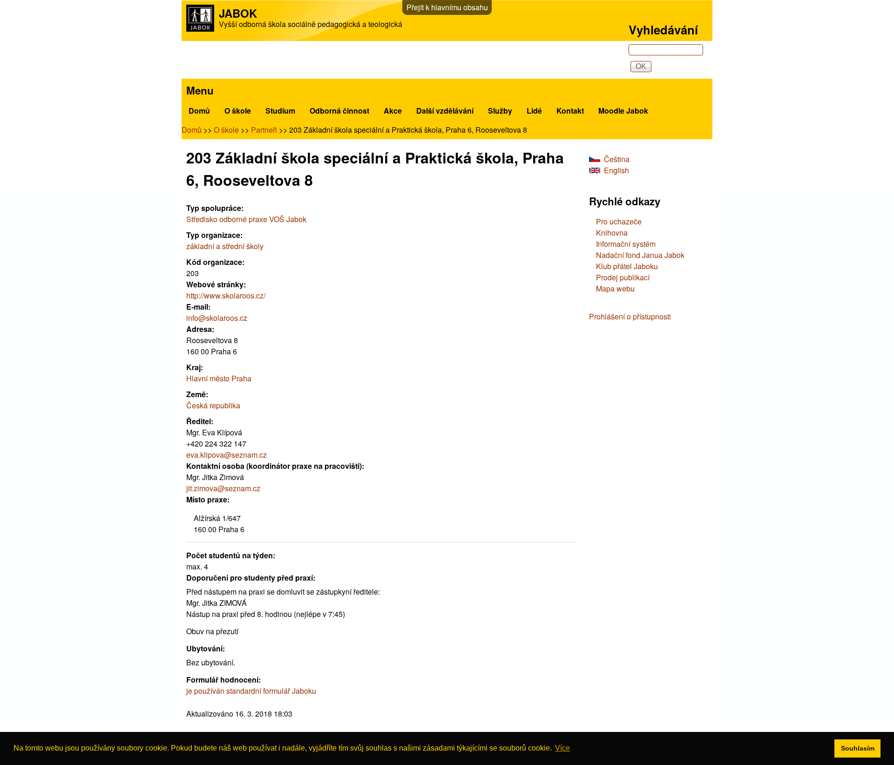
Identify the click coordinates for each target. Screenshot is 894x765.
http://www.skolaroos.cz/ (225, 295)
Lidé (534, 110)
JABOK (238, 13)
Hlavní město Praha (218, 378)
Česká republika (213, 405)
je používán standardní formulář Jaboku (251, 690)
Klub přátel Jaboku (627, 266)
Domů (199, 110)
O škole (237, 110)
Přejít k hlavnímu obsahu (447, 7)
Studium (280, 110)
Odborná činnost (339, 110)
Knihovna (612, 232)
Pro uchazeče (619, 221)
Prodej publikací (623, 277)
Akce (393, 110)
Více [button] (562, 748)
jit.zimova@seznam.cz (223, 488)
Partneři (264, 129)
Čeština (617, 159)
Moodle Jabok (623, 110)
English (616, 170)
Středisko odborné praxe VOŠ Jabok (246, 219)
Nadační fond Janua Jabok (640, 255)
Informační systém (626, 243)
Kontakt (570, 110)
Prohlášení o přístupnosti (630, 316)
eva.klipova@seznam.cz (226, 454)
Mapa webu (615, 288)
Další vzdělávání (445, 110)
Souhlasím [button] (857, 748)
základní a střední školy (225, 246)
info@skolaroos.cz (216, 317)
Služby (500, 110)
